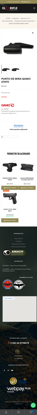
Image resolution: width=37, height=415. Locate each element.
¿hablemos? (18, 356)
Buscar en (18, 412)
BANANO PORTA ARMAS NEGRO (10, 179)
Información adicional (18, 129)
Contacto (18, 241)
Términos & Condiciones (18, 247)
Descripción (18, 125)
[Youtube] (12, 370)
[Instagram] (8, 370)
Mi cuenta (6, 412)
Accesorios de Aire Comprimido (18, 111)
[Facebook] (4, 370)
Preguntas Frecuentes (18, 244)
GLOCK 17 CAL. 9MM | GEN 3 (10, 210)
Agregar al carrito (10, 187)
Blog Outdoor (18, 238)
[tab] (18, 126)
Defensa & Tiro (12, 113)
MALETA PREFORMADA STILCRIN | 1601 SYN (27, 179)
